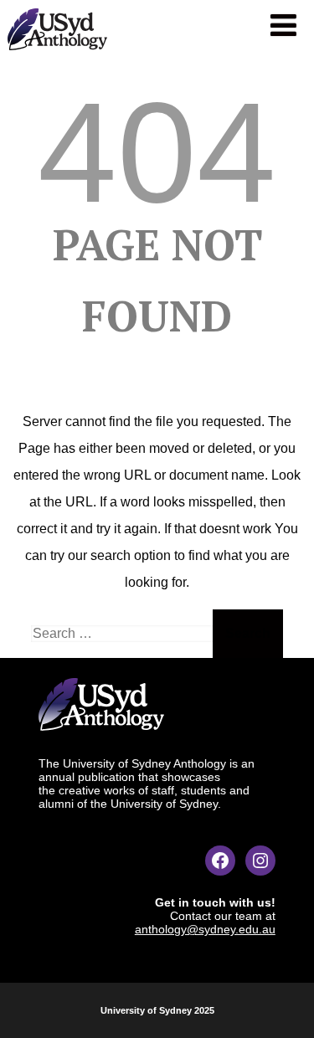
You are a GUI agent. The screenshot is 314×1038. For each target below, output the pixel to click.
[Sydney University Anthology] (57, 54)
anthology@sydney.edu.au (205, 929)
